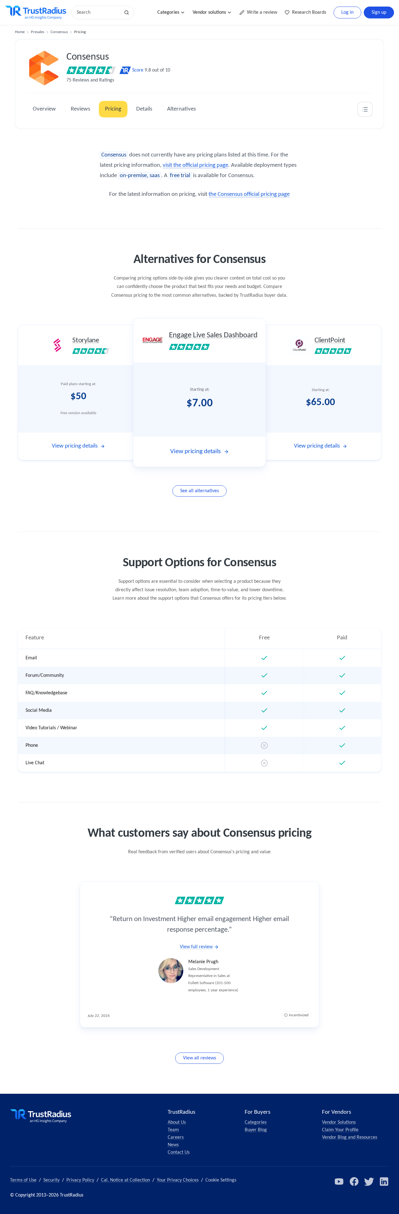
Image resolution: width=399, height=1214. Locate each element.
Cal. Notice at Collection (125, 1180)
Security (51, 1180)
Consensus (59, 32)
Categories (168, 12)
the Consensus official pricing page (249, 194)
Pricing (113, 109)
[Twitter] (369, 1182)
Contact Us (179, 1152)
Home (20, 32)
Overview (44, 109)
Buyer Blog (256, 1129)
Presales (37, 32)
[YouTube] (339, 1182)
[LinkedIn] (384, 1182)
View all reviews (199, 1058)
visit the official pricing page (195, 165)
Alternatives (181, 109)
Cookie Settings (220, 1180)
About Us (177, 1122)
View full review (196, 946)
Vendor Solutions (339, 1122)
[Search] (127, 12)
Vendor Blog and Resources (349, 1137)
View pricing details (75, 446)
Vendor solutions (209, 12)
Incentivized (299, 1015)
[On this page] (365, 109)
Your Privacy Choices (178, 1180)
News (173, 1144)
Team (173, 1129)
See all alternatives (199, 490)
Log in (347, 12)
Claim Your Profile (340, 1129)
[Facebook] (354, 1182)
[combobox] (98, 12)
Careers (176, 1137)
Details (144, 109)
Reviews (80, 109)
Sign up (379, 12)
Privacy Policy (80, 1180)
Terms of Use (23, 1180)
